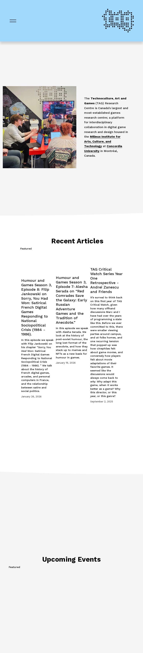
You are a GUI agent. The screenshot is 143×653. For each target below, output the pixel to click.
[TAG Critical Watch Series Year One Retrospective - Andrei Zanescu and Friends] (106, 258)
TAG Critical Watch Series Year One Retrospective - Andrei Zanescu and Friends (106, 280)
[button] (116, 248)
